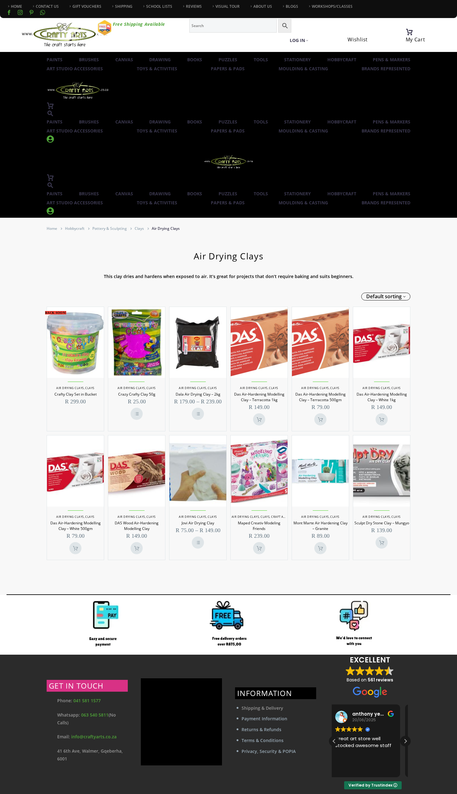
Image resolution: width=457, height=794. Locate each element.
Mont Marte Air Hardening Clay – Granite (320, 525)
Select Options (137, 414)
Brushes (89, 60)
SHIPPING (123, 6)
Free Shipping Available (139, 24)
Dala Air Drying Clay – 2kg (198, 394)
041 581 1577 (87, 700)
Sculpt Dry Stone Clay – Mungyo (381, 523)
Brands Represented (386, 69)
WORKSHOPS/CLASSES (332, 6)
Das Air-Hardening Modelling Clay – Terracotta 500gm (320, 397)
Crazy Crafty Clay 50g (136, 394)
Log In (297, 40)
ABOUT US (262, 6)
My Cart (415, 39)
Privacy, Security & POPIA (269, 751)
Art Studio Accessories (75, 69)
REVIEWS (194, 6)
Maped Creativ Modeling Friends (259, 525)
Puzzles (228, 60)
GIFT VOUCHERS (86, 6)
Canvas (124, 60)
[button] (50, 113)
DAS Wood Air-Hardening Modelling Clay (137, 525)
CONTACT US (47, 6)
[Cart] (409, 32)
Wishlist (358, 39)
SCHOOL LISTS (159, 6)
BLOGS (292, 6)
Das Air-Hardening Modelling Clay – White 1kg (382, 397)
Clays (139, 228)
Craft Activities (284, 517)
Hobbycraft (341, 60)
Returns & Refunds (261, 729)
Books (194, 60)
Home (52, 228)
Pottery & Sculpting (109, 228)
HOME (16, 6)
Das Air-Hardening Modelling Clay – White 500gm (75, 525)
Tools (261, 60)
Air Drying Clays (70, 388)
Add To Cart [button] (259, 419)
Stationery (297, 60)
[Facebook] (9, 12)
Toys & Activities (157, 69)
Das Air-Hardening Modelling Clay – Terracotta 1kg (259, 397)
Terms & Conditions (263, 740)
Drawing (160, 60)
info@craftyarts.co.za (94, 737)
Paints (54, 60)
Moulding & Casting (303, 69)
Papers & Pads (228, 69)
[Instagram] (20, 12)
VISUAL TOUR (227, 6)
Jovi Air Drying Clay (198, 523)
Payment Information (264, 719)
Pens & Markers (391, 60)
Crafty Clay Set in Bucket (75, 394)
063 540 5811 (94, 715)
